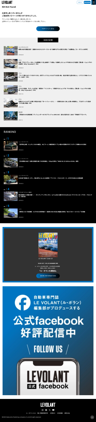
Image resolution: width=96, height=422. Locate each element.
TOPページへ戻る (48, 29)
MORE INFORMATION (48, 276)
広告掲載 (60, 413)
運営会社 (67, 413)
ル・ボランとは (31, 413)
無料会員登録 (87, 2)
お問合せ (52, 413)
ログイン (80, 2)
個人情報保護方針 (42, 413)
